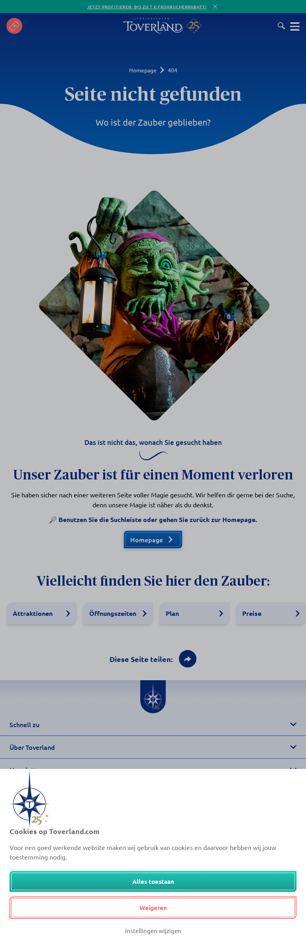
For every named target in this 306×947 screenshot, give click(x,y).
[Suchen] (281, 25)
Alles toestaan (153, 881)
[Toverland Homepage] (153, 25)
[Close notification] (215, 6)
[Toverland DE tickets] (14, 26)
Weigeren (153, 908)
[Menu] (295, 26)
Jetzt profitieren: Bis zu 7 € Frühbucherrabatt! (147, 7)
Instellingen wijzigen (153, 930)
